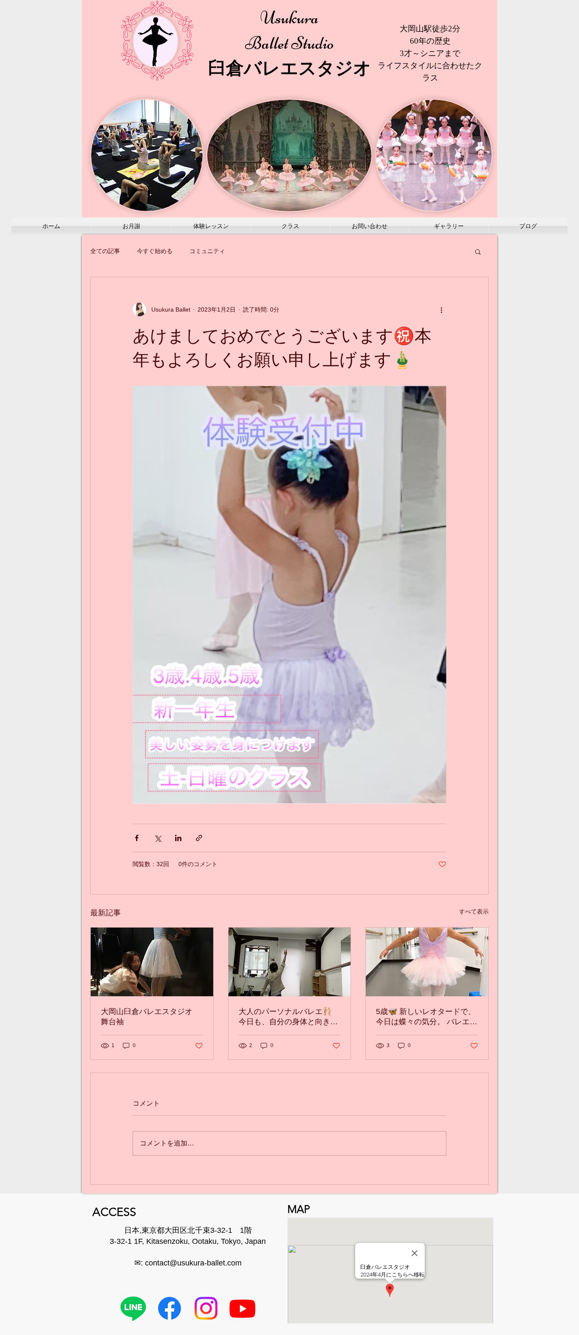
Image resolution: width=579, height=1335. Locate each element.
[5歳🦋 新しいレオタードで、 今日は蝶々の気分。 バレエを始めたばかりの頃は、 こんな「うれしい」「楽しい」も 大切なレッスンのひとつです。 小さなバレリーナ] (427, 962)
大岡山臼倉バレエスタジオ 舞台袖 (150, 1016)
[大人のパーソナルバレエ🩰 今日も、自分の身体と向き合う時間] (289, 962)
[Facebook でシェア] (137, 838)
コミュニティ (207, 251)
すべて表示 (474, 911)
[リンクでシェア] (199, 838)
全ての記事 (105, 251)
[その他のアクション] (441, 309)
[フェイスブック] (169, 1308)
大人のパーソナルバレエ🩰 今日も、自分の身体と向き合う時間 (288, 1017)
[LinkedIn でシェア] (178, 838)
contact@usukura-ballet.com (193, 1263)
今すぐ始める (155, 251)
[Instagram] (206, 1308)
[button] (478, 251)
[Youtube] (242, 1308)
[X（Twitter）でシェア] (157, 838)
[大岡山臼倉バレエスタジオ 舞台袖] (152, 962)
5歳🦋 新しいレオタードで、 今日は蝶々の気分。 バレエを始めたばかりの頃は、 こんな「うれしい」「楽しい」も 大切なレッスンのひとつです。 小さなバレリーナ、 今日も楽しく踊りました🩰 (426, 1017)
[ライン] (133, 1308)
